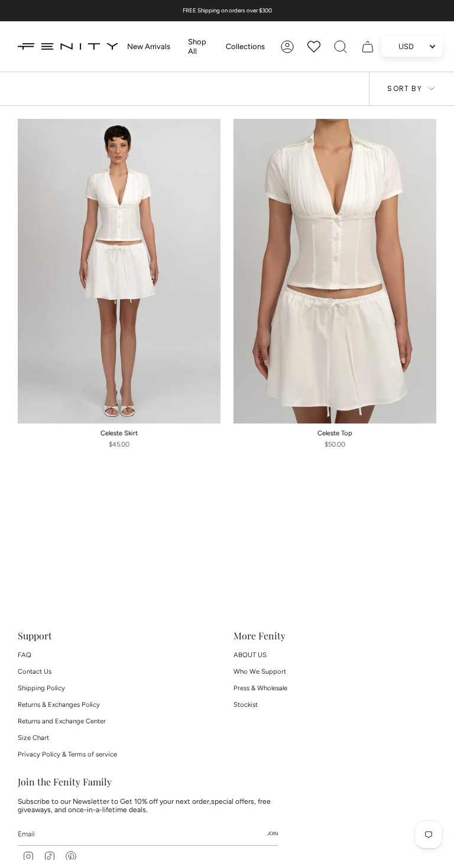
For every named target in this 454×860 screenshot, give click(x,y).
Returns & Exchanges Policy (59, 704)
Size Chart (33, 737)
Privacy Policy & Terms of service (67, 754)
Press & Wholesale (260, 688)
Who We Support (260, 671)
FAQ (24, 655)
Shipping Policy (41, 688)
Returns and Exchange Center (62, 721)
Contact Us (34, 671)
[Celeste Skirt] (119, 271)
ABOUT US (250, 655)
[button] (198, 46)
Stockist (246, 704)
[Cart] (367, 47)
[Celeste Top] (335, 271)
